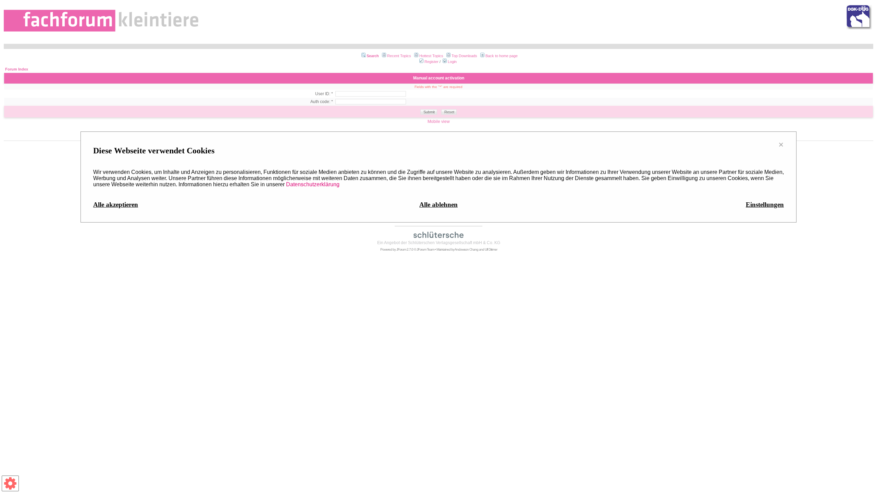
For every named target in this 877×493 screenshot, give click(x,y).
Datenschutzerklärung (312, 184)
